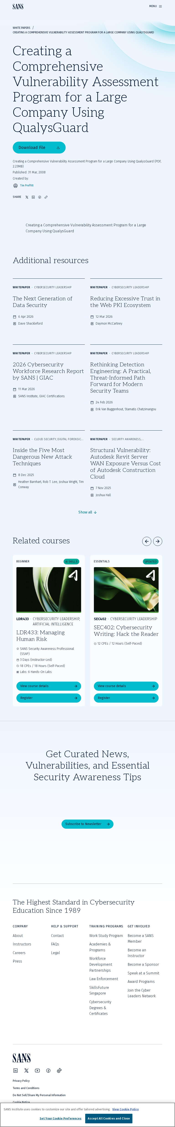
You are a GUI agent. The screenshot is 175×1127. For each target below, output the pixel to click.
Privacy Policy (21, 1080)
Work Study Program (106, 936)
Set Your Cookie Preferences (61, 1118)
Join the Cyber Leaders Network (142, 993)
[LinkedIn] (15, 1070)
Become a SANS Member (141, 939)
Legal (55, 953)
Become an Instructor (137, 953)
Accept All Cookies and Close (109, 1118)
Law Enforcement (103, 979)
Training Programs (106, 926)
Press (17, 961)
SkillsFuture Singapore (99, 990)
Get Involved (139, 926)
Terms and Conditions (26, 1088)
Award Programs (141, 981)
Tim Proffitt (26, 185)
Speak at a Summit (143, 973)
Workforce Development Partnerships (100, 964)
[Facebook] (48, 1070)
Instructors (22, 944)
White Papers (21, 27)
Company (20, 926)
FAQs (55, 944)
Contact (57, 936)
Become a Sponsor (143, 964)
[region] (87, 1115)
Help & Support (64, 926)
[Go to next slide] (157, 541)
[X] (26, 1070)
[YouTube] (37, 1070)
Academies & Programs (100, 947)
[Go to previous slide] (146, 541)
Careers (19, 953)
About (18, 936)
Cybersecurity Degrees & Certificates (100, 1008)
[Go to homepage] (18, 6)
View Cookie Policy (125, 1109)
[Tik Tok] (59, 1070)
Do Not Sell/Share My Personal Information (39, 1095)
